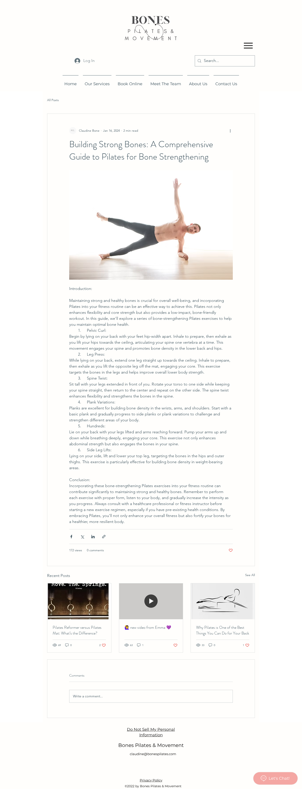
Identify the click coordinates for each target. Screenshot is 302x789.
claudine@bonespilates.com (153, 754)
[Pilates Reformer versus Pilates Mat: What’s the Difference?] (79, 601)
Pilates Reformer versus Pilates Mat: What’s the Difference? (77, 630)
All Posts (53, 100)
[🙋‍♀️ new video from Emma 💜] (151, 601)
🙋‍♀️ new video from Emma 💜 (147, 627)
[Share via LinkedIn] (93, 536)
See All (250, 575)
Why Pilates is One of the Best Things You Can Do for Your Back (222, 630)
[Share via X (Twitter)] (82, 536)
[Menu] (248, 45)
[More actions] (230, 130)
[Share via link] (104, 536)
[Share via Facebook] (71, 536)
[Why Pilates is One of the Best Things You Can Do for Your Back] (223, 601)
